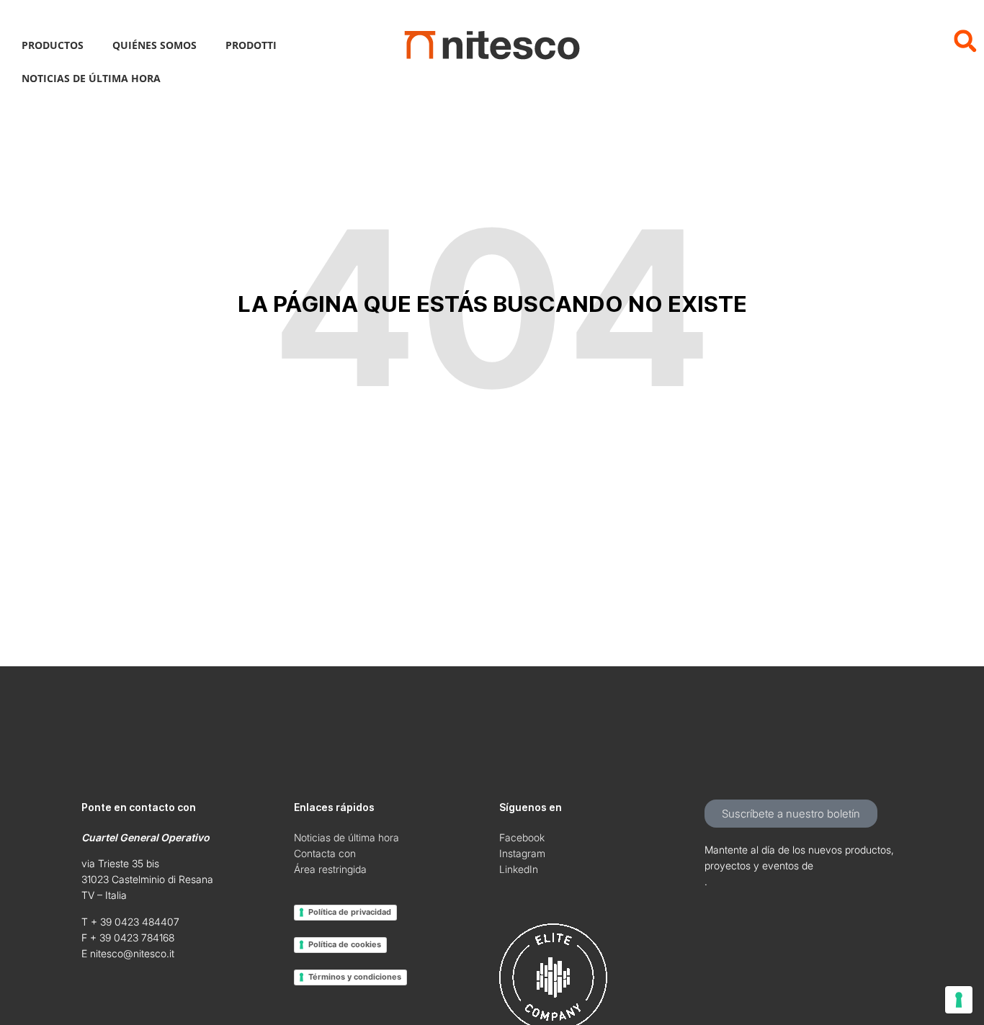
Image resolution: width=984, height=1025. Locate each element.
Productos (53, 45)
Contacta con (325, 853)
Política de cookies (344, 944)
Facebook (522, 837)
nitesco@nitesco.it (132, 953)
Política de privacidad (349, 912)
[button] (965, 41)
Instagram (522, 853)
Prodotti (251, 45)
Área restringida (330, 869)
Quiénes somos (154, 45)
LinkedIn (518, 869)
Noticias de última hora (91, 78)
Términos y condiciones (354, 977)
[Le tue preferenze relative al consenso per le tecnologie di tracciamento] (958, 999)
